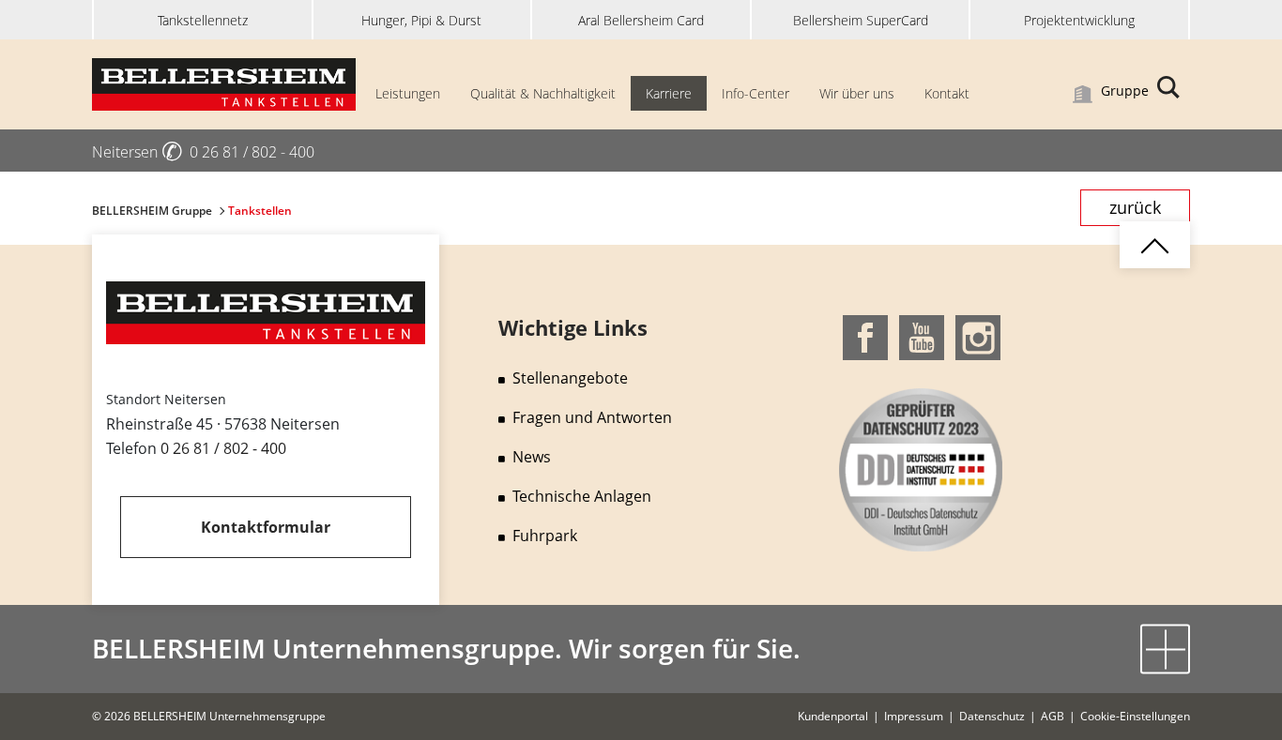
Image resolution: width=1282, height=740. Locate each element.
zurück (1135, 207)
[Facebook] (865, 335)
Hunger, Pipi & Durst (421, 20)
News (531, 456)
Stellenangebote (570, 378)
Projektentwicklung (1079, 20)
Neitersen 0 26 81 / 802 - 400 (203, 152)
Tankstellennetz (203, 20)
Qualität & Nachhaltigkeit (543, 93)
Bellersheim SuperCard (860, 20)
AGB (1052, 716)
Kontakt (946, 93)
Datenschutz (992, 716)
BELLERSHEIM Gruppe (153, 211)
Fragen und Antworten (592, 417)
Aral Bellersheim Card (641, 20)
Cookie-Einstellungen (1135, 716)
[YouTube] (921, 335)
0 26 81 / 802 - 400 (223, 448)
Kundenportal (833, 716)
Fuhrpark (544, 535)
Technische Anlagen (581, 496)
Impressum (913, 716)
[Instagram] (977, 335)
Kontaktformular (265, 527)
